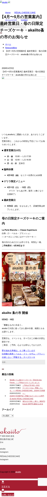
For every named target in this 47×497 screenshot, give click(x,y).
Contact (24, 19)
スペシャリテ (11, 19)
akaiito (18, 471)
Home (7, 12)
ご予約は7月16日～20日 (31, 385)
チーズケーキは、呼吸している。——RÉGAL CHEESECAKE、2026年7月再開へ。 (27, 390)
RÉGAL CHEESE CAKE (25, 12)
